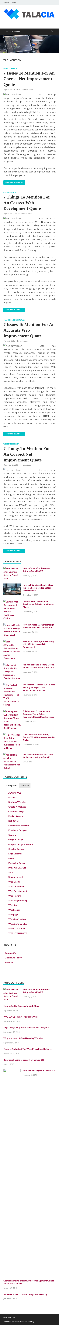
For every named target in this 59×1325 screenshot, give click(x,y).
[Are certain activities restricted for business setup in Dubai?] (12, 754)
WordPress (19, 1321)
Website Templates (17, 923)
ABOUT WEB (14, 792)
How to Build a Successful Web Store (21, 1006)
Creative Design (16, 811)
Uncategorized (15, 877)
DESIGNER (13, 820)
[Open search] (52, 32)
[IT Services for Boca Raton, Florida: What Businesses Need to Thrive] (12, 734)
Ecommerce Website (18, 825)
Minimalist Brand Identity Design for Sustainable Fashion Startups (38, 666)
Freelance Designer (18, 830)
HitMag (31, 1321)
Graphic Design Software (14, 320)
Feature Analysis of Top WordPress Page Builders (27, 1049)
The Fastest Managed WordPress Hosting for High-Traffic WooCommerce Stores (39, 687)
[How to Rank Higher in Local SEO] (12, 1070)
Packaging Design (16, 863)
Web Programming (17, 900)
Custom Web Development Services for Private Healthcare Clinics (38, 604)
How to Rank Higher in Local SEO (39, 1070)
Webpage (13, 914)
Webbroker (14, 909)
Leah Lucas (28, 89)
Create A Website (17, 806)
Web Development (11, 444)
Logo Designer (15, 853)
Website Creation (17, 919)
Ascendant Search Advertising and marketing (25, 1294)
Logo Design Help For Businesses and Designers (26, 1027)
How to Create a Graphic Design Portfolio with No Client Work (38, 626)
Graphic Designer (17, 849)
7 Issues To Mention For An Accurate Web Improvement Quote (29, 330)
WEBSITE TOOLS (16, 928)
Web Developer (16, 886)
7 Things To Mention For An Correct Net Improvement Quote (26, 454)
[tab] (11, 785)
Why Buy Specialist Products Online (21, 1016)
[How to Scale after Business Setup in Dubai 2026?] (12, 568)
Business (12, 797)
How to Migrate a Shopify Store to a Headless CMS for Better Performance (38, 588)
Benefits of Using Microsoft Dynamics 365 (23, 1059)
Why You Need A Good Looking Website (23, 1038)
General (12, 835)
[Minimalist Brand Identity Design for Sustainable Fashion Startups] (12, 665)
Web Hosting (14, 895)
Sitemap (9, 962)
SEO (10, 872)
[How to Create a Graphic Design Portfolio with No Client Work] (12, 625)
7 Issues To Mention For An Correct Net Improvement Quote (29, 79)
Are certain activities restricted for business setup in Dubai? (38, 756)
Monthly (24, 785)
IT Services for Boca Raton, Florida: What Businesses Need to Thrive (39, 737)
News (11, 858)
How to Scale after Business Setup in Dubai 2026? (36, 569)
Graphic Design (9, 193)
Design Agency (15, 816)
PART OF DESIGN (17, 867)
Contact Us (10, 953)
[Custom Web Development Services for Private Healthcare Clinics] (12, 601)
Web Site (12, 905)
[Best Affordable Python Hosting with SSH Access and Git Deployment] (12, 641)
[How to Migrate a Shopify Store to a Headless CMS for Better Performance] (12, 585)
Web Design (14, 881)
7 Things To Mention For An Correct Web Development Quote (26, 203)
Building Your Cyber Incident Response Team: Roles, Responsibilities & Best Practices (39, 714)
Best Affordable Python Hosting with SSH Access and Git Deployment (38, 644)
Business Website (10, 69)
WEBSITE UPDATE (17, 933)
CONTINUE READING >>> (13, 181)
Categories (11, 785)
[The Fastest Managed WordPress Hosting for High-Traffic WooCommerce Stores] (12, 685)
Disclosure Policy (13, 957)
